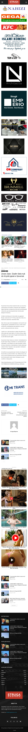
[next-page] (4, 461)
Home (2, 268)
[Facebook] (11, 721)
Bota (2, 444)
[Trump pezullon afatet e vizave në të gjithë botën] (5, 442)
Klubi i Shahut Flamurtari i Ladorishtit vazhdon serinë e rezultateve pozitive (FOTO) (17, 600)
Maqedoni (6, 268)
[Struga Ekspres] (2, 279)
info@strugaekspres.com (11, 712)
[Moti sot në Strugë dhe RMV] (5, 456)
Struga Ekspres (7, 279)
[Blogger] (7, 721)
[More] (18, 283)
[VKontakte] (20, 721)
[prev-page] (2, 461)
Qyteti (3, 451)
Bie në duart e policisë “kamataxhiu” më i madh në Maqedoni (7, 414)
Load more (14, 605)
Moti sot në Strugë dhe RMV (15, 454)
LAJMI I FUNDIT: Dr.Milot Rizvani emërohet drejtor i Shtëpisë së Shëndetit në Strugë (18, 449)
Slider (7, 271)
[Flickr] (14, 721)
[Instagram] (17, 721)
